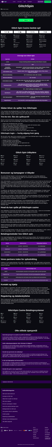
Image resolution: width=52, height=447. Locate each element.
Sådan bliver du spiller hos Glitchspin (9, 398)
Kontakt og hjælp (5, 414)
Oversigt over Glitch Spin (7, 396)
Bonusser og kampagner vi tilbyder (9, 403)
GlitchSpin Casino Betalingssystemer (9, 419)
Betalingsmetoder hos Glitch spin (9, 408)
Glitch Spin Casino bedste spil (8, 393)
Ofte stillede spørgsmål (7, 421)
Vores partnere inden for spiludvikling (9, 411)
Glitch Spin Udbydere (6, 401)
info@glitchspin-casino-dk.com (48, 438)
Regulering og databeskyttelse (8, 416)
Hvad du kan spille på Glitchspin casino (10, 406)
